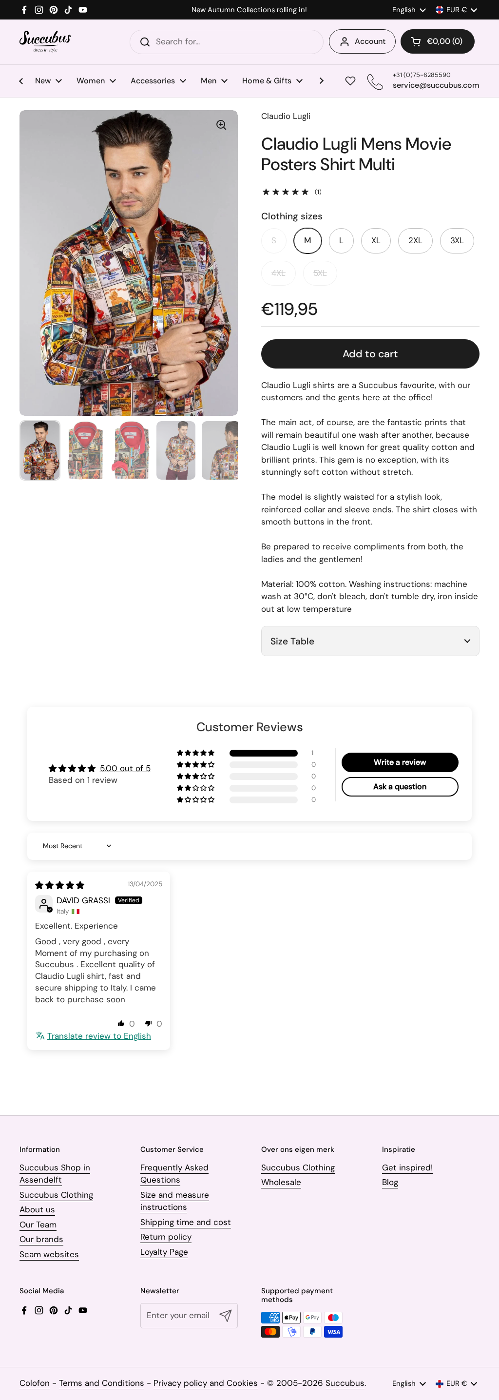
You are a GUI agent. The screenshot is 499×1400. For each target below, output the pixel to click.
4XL (278, 273)
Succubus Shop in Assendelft (54, 1174)
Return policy (166, 1236)
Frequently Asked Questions (174, 1174)
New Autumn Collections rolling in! (249, 10)
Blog (390, 1182)
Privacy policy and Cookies (206, 1383)
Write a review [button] (400, 762)
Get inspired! (407, 1167)
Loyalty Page (164, 1251)
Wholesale (281, 1182)
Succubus (345, 1383)
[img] (59, 885)
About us (37, 1209)
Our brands (41, 1239)
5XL (320, 273)
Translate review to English (99, 1036)
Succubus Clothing (56, 1194)
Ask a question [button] (399, 786)
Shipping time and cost (185, 1222)
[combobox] (227, 42)
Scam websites (49, 1254)
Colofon (34, 1383)
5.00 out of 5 (125, 768)
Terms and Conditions (101, 1383)
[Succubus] (45, 42)
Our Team (38, 1224)
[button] (438, 41)
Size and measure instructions (174, 1201)
